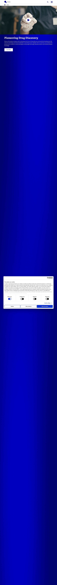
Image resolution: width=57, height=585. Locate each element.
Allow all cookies (45, 306)
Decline (12, 306)
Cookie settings (47, 303)
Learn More (8, 49)
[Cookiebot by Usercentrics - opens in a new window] (48, 278)
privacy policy (16, 293)
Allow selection (29, 306)
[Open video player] (28, 20)
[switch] (22, 299)
